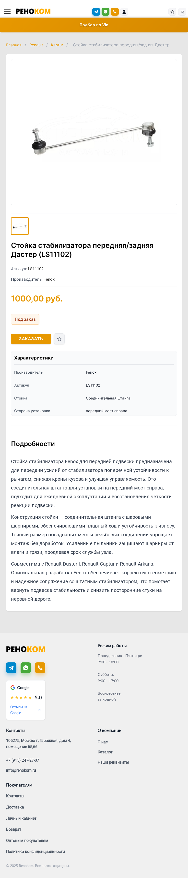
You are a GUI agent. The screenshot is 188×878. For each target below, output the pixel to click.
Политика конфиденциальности (35, 851)
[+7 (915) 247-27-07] (115, 12)
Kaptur (57, 44)
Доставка (15, 807)
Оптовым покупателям (27, 840)
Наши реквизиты (113, 762)
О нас (103, 742)
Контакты (15, 796)
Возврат (13, 829)
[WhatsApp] (105, 12)
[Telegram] (96, 12)
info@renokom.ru (21, 770)
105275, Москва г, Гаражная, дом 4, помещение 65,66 (38, 743)
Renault (36, 44)
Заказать (31, 338)
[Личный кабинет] (124, 12)
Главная (14, 44)
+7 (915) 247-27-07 (22, 760)
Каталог (105, 752)
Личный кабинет (21, 818)
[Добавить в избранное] (59, 338)
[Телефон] (40, 668)
